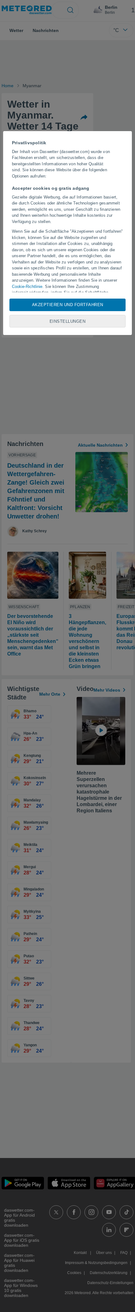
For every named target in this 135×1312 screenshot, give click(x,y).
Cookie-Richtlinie (27, 286)
